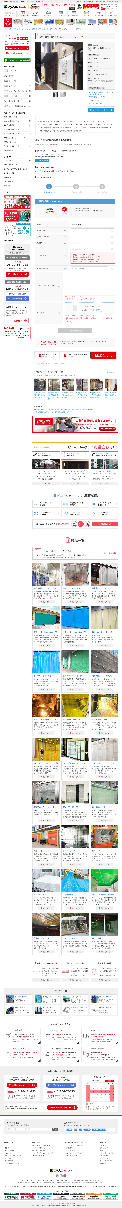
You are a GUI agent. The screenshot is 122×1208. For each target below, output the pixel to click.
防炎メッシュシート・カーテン (75, 676)
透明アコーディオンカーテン (45, 807)
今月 (110, 1080)
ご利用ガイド (79, 1)
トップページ (9, 1186)
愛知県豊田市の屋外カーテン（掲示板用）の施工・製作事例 (54, 412)
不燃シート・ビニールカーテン (75, 632)
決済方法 (69, 1129)
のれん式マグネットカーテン (74, 763)
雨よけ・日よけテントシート (103, 894)
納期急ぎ (87, 1129)
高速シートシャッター (42, 851)
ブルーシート (68, 894)
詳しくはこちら (47, 602)
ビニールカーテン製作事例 (44, 34)
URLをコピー (43, 160)
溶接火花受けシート (100, 719)
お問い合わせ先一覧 (113, 1)
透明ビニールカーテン (71, 588)
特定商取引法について (84, 1186)
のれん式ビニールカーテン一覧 (46, 763)
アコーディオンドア (70, 807)
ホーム (6, 29)
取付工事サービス (90, 1)
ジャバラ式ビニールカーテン (103, 763)
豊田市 (51, 29)
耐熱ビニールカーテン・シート (46, 719)
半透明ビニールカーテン (101, 588)
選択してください (80, 268)
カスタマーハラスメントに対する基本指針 (104, 1186)
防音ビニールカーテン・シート (104, 632)
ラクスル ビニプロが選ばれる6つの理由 (32, 1186)
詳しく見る (47, 483)
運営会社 (16, 1186)
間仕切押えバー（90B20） (98, 97)
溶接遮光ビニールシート (72, 719)
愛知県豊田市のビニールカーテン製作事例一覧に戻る (50, 363)
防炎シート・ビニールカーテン (46, 632)
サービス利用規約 (59, 1186)
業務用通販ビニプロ (42, 409)
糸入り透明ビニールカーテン (45, 588)
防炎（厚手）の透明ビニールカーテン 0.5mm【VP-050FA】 (101, 93)
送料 (75, 1129)
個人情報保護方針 (71, 1186)
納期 (80, 1129)
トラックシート (40, 894)
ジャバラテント (69, 938)
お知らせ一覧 (49, 1186)
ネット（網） (97, 938)
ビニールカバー (98, 851)
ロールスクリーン (99, 807)
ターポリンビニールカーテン (45, 676)
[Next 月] (112, 1081)
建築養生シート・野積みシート (104, 676)
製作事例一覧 (110, 372)
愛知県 (46, 29)
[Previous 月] (106, 1081)
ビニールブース (69, 851)
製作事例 (53, 409)
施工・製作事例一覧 (14, 29)
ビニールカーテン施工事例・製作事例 (32, 29)
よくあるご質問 (101, 1)
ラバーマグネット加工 (97, 103)
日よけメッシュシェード (43, 938)
